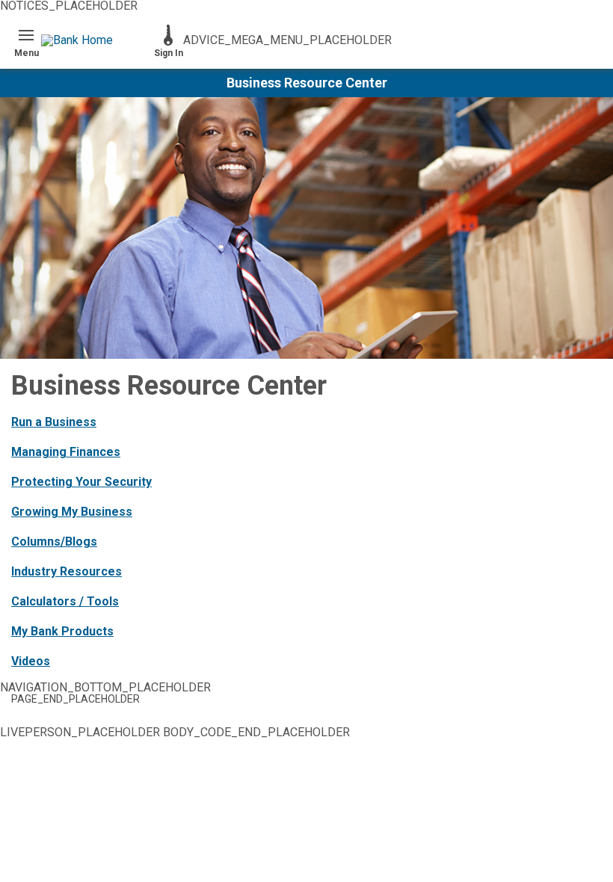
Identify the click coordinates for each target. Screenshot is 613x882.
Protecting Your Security (81, 482)
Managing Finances (65, 452)
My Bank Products (62, 631)
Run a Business (53, 422)
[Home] (97, 40)
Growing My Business (71, 512)
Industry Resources (66, 571)
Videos (30, 661)
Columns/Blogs (54, 541)
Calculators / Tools (65, 601)
